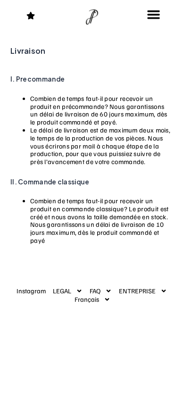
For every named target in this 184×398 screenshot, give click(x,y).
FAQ (95, 291)
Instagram (31, 291)
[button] (153, 14)
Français (87, 299)
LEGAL (62, 291)
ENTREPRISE (137, 291)
